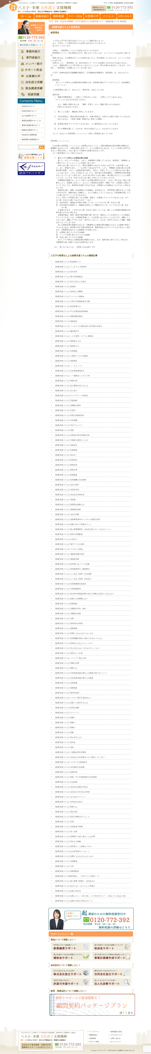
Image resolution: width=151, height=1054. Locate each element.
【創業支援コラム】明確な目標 (66, 663)
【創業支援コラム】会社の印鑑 (66, 514)
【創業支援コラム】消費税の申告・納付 (70, 609)
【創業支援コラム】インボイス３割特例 (70, 267)
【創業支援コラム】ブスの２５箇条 (68, 549)
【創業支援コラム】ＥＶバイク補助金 (69, 296)
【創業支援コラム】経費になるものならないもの (73, 633)
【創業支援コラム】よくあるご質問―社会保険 (72, 574)
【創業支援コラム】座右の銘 (65, 812)
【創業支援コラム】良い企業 (65, 831)
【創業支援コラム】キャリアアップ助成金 (71, 395)
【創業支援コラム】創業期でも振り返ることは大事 (74, 836)
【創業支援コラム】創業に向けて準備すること (72, 524)
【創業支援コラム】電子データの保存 (69, 544)
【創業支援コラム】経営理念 (65, 27)
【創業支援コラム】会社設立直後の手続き (71, 787)
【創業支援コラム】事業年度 (65, 470)
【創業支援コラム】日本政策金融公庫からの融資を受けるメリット (80, 673)
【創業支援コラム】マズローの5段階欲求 (70, 762)
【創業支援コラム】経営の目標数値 (68, 534)
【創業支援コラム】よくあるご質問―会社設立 (72, 579)
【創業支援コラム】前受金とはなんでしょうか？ (73, 643)
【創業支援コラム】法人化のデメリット (70, 797)
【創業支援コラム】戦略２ (65, 727)
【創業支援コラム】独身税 (65, 286)
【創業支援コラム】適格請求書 (66, 559)
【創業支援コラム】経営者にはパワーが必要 (72, 564)
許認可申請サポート (29, 111)
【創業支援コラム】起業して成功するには (71, 703)
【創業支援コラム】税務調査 (65, 628)
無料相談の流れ (116, 1032)
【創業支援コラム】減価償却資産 (67, 509)
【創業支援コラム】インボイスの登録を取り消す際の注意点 (78, 326)
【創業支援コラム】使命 (64, 747)
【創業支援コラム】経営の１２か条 (68, 653)
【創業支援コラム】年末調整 (65, 420)
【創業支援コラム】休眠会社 (65, 445)
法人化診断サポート (29, 116)
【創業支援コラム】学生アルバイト (68, 425)
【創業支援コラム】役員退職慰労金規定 (70, 584)
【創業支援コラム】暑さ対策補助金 (68, 277)
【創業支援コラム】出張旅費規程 (67, 589)
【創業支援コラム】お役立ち (65, 539)
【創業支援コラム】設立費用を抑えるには (71, 386)
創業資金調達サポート (31, 121)
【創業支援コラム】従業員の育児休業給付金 (72, 435)
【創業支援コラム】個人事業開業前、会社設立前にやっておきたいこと (82, 529)
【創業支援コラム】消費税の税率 (67, 405)
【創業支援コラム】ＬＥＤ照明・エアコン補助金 (73, 336)
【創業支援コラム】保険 (64, 430)
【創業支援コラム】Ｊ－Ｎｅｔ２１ (68, 366)
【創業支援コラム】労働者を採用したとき (71, 440)
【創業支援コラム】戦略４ (65, 718)
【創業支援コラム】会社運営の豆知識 (69, 767)
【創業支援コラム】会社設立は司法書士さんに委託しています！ (80, 757)
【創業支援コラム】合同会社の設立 (68, 802)
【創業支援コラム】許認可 (65, 410)
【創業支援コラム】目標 (64, 822)
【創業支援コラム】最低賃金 (65, 321)
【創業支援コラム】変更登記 (65, 460)
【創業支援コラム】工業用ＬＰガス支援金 (71, 356)
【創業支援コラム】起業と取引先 (67, 891)
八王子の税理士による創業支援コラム (89, 21)
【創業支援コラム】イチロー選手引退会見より (72, 698)
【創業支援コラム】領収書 (65, 500)
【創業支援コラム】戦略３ (65, 722)
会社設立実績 (128, 3)
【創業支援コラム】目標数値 (65, 861)
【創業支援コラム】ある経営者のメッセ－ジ (72, 851)
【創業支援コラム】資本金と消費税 (68, 291)
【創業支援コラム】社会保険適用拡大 (70, 371)
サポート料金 (108, 3)
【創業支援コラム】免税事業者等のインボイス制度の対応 (77, 519)
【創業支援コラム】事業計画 (65, 381)
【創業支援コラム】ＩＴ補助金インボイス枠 (72, 376)
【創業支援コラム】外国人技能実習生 (69, 415)
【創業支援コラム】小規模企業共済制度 (70, 752)
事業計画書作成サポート (31, 125)
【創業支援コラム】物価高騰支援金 (68, 316)
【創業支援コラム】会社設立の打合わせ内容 (72, 792)
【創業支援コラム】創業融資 (65, 475)
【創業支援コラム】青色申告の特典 (68, 623)
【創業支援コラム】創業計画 (65, 772)
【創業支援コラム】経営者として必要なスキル (72, 846)
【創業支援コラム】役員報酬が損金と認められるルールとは (78, 638)
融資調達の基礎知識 (30, 139)
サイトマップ (116, 1042)
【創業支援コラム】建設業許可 (66, 331)
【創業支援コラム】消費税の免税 (67, 613)
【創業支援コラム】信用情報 (65, 683)
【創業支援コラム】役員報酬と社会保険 (70, 480)
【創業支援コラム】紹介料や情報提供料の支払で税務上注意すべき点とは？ (84, 594)
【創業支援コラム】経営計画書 (66, 708)
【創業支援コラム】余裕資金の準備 (68, 827)
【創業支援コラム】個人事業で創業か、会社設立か (74, 881)
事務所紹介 (93, 1035)
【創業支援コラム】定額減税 (65, 400)
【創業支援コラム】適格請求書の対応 (69, 554)
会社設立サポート (28, 106)
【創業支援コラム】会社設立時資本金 (69, 495)
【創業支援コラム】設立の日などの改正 (70, 282)
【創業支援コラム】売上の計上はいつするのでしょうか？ (77, 648)
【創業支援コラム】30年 (64, 866)
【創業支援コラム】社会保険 (65, 782)
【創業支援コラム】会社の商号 (66, 485)
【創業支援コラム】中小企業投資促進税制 (71, 311)
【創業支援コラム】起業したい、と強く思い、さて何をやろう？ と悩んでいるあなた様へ (90, 896)
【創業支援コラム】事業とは (65, 668)
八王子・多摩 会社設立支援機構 (60, 21)
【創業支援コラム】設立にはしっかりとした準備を (74, 886)
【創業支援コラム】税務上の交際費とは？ (71, 599)
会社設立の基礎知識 (29, 135)
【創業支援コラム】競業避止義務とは (69, 504)
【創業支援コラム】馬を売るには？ (68, 737)
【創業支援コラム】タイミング (66, 713)
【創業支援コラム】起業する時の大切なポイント (73, 901)
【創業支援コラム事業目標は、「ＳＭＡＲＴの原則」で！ (77, 876)
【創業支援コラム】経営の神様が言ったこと (72, 817)
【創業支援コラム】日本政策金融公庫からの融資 (73, 678)
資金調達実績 (118, 3)
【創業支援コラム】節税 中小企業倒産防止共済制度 (75, 777)
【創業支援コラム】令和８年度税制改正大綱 (72, 301)
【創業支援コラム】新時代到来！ (67, 693)
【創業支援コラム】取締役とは (66, 346)
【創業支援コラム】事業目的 (65, 465)
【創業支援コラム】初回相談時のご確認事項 (72, 569)
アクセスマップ (116, 1035)
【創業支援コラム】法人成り (65, 391)
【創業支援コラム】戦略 (64, 732)
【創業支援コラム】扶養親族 (65, 351)
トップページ (94, 1032)
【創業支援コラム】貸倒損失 (65, 361)
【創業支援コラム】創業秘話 (65, 604)
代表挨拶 (92, 1038)
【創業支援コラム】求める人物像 (67, 841)
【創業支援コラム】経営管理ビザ (67, 306)
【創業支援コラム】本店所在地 (66, 490)
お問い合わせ (116, 1038)
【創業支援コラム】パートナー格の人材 (70, 658)
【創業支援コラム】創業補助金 (66, 871)
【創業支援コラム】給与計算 (65, 272)
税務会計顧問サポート (30, 130)
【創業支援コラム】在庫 (64, 618)
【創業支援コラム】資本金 (65, 742)
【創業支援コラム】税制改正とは (67, 341)
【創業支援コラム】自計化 (65, 455)
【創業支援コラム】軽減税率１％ (67, 262)
